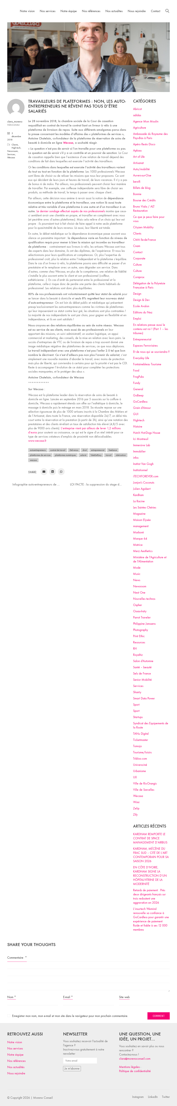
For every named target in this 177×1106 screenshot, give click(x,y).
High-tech (16, 147)
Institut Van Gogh (143, 464)
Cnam (136, 246)
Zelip (136, 808)
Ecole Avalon (141, 306)
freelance (113, 450)
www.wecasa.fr (37, 441)
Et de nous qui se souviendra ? (151, 352)
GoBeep (138, 395)
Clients (15, 144)
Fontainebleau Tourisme (147, 364)
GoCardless (140, 401)
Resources (139, 642)
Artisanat (138, 163)
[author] (16, 107)
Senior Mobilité (142, 680)
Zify (135, 814)
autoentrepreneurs (38, 450)
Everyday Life (141, 358)
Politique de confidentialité (135, 1071)
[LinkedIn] (52, 471)
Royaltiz (138, 655)
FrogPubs (138, 377)
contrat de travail (57, 450)
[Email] (43, 471)
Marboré (138, 532)
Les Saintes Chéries (144, 507)
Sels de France (142, 673)
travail (108, 455)
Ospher (137, 605)
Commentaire (17, 958)
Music (136, 574)
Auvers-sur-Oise (142, 175)
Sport (136, 704)
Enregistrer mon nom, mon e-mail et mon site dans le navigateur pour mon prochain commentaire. (70, 1016)
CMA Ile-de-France (144, 240)
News (136, 580)
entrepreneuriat (97, 450)
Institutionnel (140, 470)
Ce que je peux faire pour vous (148, 219)
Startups (138, 717)
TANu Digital (141, 734)
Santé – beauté (142, 667)
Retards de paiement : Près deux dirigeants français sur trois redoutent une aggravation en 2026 (149, 896)
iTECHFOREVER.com (145, 476)
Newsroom (12, 151)
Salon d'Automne (143, 661)
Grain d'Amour (142, 408)
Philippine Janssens (144, 624)
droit (85, 450)
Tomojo (137, 746)
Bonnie (137, 194)
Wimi (136, 802)
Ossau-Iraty (139, 611)
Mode (137, 568)
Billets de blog (141, 188)
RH (135, 648)
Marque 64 (140, 538)
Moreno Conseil (43, 1098)
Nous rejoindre (16, 1073)
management (140, 526)
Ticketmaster (140, 740)
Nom (11, 997)
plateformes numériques (65, 455)
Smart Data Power (144, 698)
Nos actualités (15, 1067)
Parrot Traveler (142, 617)
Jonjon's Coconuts (143, 482)
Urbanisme (139, 771)
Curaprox (138, 277)
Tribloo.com (140, 758)
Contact (137, 252)
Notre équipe (15, 1055)
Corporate (139, 258)
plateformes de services (40, 455)
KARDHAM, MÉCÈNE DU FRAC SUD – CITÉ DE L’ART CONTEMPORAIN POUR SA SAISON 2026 (151, 855)
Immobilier (139, 451)
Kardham (138, 495)
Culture (137, 265)
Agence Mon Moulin (145, 121)
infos (135, 458)
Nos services (15, 1048)
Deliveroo (74, 450)
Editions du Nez (142, 312)
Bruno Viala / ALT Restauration (144, 209)
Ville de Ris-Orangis (145, 783)
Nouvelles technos (144, 599)
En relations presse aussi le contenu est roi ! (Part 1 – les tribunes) (150, 329)
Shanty (137, 692)
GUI (135, 414)
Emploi (137, 318)
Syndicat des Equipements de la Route (150, 725)
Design (137, 294)
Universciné (140, 765)
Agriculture (139, 128)
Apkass (137, 150)
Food (136, 370)
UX (135, 777)
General (138, 389)
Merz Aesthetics (142, 551)
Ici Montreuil (140, 439)
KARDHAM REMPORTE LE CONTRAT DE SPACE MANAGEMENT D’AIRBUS (150, 838)
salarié (83, 455)
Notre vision (14, 1042)
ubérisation (121, 455)
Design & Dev (141, 300)
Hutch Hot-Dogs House (146, 433)
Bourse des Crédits (144, 200)
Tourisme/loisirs (142, 752)
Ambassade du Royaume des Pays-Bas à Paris (150, 136)
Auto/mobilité (141, 169)
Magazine (139, 514)
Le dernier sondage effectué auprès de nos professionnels (70, 211)
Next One (139, 592)
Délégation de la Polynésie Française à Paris (149, 285)
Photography (140, 630)
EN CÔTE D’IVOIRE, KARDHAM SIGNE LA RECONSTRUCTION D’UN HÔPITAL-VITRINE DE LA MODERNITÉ (150, 876)
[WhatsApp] (61, 471)
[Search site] (167, 11)
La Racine (139, 501)
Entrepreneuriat (142, 339)
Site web (124, 997)
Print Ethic (139, 636)
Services (11, 154)
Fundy (136, 383)
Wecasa (11, 157)
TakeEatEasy (96, 455)
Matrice (138, 545)
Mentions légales (129, 1067)
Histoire (137, 426)
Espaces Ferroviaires (145, 345)
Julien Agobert (142, 489)
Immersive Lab (141, 445)
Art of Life (139, 157)
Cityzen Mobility (143, 227)
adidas (137, 115)
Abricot (137, 109)
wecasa (33, 460)
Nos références (16, 1061)
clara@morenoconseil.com (134, 1059)
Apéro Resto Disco (144, 144)
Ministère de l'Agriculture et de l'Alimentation (149, 559)
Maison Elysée (142, 520)
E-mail (68, 997)
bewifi (136, 181)
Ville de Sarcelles (143, 790)
